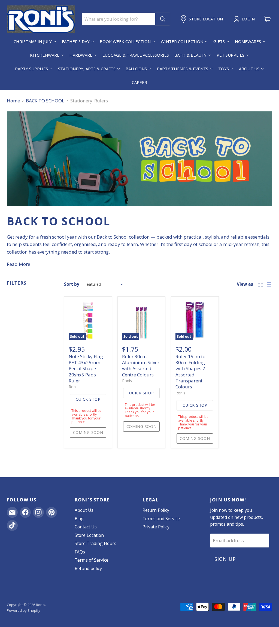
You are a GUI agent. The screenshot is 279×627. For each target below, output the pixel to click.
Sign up (225, 559)
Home (13, 101)
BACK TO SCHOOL (45, 101)
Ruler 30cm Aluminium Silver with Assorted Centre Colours (140, 365)
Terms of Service (91, 560)
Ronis (73, 386)
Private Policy (155, 527)
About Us (84, 510)
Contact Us (86, 527)
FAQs (80, 552)
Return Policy (155, 510)
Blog (79, 519)
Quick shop (88, 399)
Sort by (71, 284)
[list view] (268, 284)
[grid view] (261, 284)
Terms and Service (161, 519)
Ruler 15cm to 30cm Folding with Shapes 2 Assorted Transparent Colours (190, 371)
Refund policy (88, 568)
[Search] (162, 19)
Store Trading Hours (95, 543)
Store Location (89, 535)
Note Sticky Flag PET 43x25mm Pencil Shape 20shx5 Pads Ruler (86, 368)
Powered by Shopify (23, 610)
